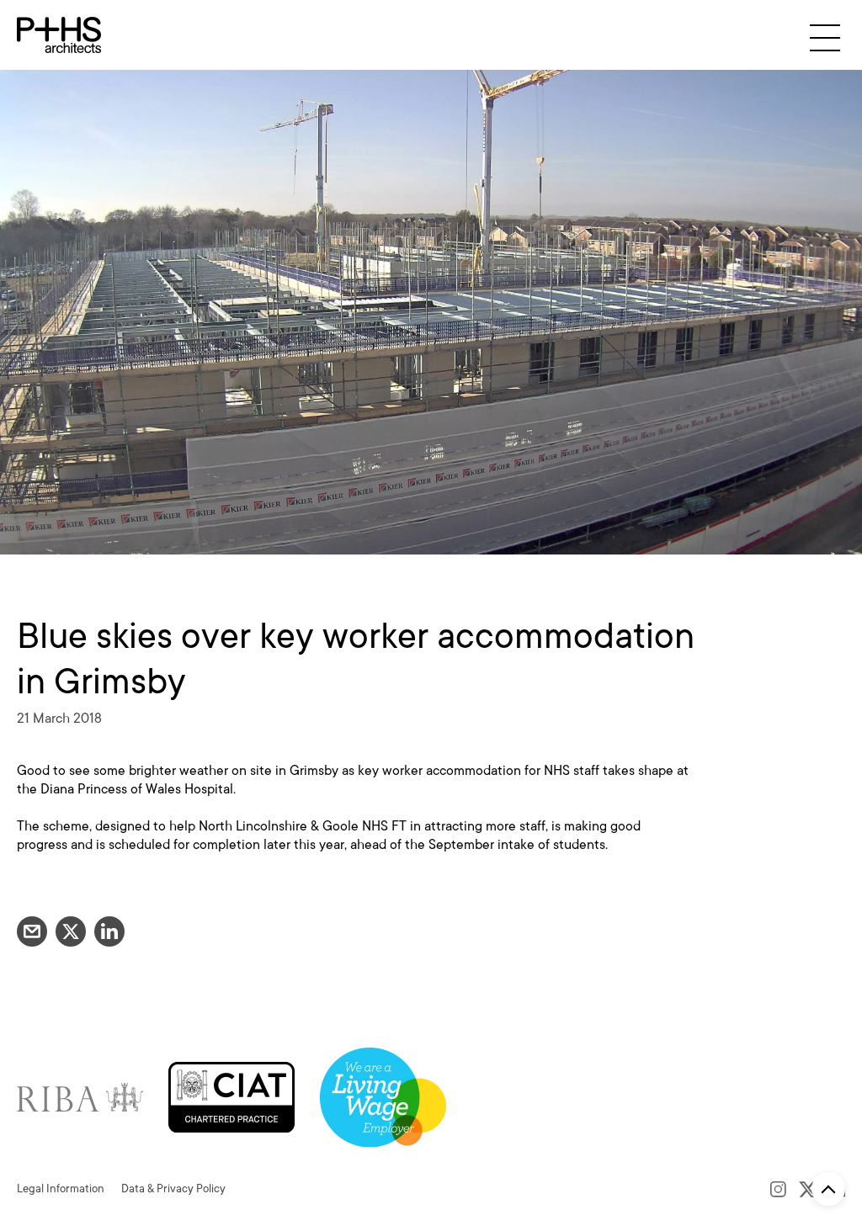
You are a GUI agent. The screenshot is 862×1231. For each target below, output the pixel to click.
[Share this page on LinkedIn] (109, 931)
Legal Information (60, 1188)
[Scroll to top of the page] (828, 1189)
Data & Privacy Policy (173, 1188)
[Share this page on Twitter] (71, 931)
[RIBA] (80, 1096)
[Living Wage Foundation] (383, 1096)
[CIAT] (231, 1096)
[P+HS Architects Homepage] (59, 35)
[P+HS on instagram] (778, 1189)
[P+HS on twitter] (808, 1189)
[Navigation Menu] (825, 37)
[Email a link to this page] (32, 931)
